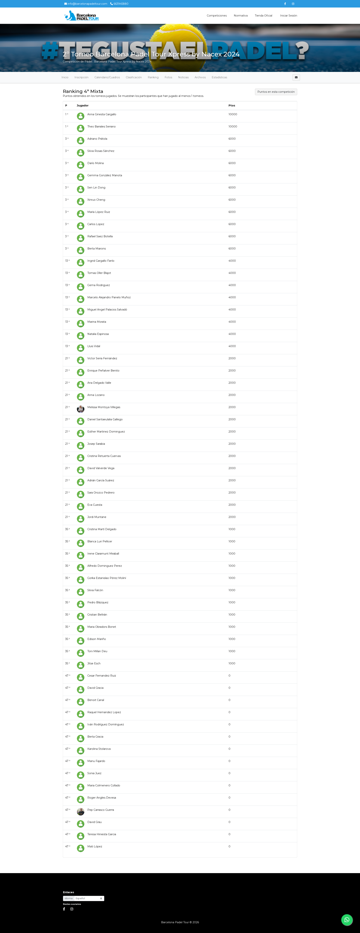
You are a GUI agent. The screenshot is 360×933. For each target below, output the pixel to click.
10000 (233, 114)
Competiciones (217, 15)
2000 (232, 358)
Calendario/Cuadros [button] (107, 77)
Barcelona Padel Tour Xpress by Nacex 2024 (123, 61)
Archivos (200, 77)
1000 (232, 529)
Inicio (65, 77)
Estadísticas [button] (219, 77)
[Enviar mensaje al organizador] (296, 77)
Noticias (183, 77)
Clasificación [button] (134, 77)
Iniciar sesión (288, 15)
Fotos (168, 77)
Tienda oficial (263, 15)
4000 (232, 260)
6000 (232, 138)
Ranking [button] (153, 77)
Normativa (241, 15)
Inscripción (81, 77)
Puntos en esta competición (276, 91)
